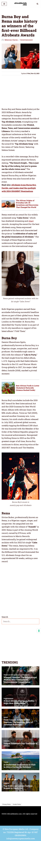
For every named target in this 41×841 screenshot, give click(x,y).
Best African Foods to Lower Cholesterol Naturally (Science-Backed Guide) (27, 387)
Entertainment (26, 40)
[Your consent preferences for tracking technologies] (39, 631)
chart (31, 221)
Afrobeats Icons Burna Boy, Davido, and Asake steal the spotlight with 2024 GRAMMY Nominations (19, 188)
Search (5, 617)
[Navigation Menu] (4, 4)
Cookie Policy (17, 804)
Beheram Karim (11, 40)
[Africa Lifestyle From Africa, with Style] (20, 4)
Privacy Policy (7, 804)
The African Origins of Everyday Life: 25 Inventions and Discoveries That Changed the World (27, 203)
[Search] (37, 4)
